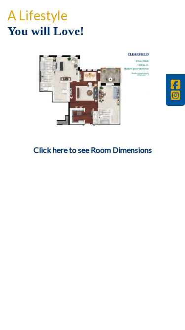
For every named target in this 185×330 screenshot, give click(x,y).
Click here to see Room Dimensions (93, 149)
